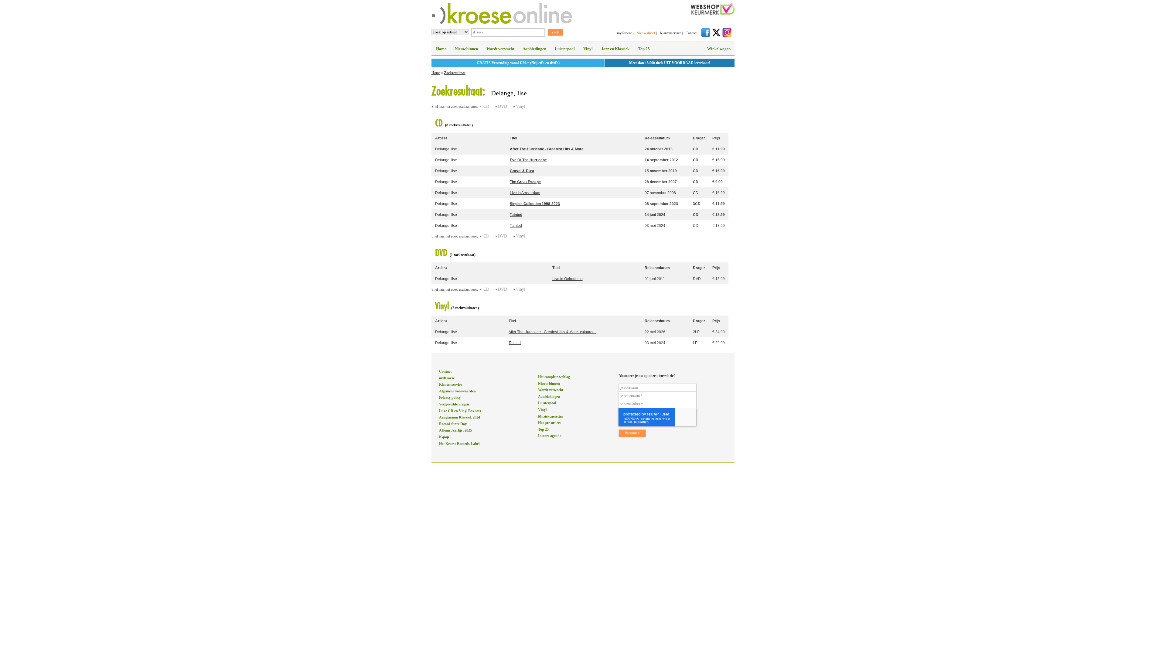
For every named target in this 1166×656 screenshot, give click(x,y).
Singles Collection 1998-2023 (535, 204)
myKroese (624, 33)
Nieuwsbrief (645, 33)
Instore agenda (549, 436)
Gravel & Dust (522, 171)
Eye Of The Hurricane (528, 160)
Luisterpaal (565, 48)
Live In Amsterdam (525, 193)
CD (486, 106)
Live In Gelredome (567, 279)
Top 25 (644, 48)
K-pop (444, 437)
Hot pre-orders (549, 423)
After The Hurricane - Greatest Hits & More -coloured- (552, 332)
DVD (502, 106)
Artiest (441, 138)
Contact (691, 33)
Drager (699, 138)
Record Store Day (453, 424)
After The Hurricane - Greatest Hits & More (547, 149)
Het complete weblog (554, 377)
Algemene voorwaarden (457, 391)
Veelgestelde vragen (454, 404)
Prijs (716, 138)
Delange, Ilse (446, 149)
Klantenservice (670, 33)
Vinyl (588, 48)
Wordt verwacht (500, 48)
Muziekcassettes (550, 416)
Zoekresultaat (454, 73)
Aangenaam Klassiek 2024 (459, 417)
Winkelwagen (719, 48)
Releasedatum (657, 138)
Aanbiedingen (534, 48)
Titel (513, 138)
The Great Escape (525, 182)
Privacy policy (450, 397)
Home (441, 48)
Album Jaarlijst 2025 (455, 430)
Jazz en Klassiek (615, 48)
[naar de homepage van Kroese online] (501, 23)
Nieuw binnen (466, 48)
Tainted (516, 215)
